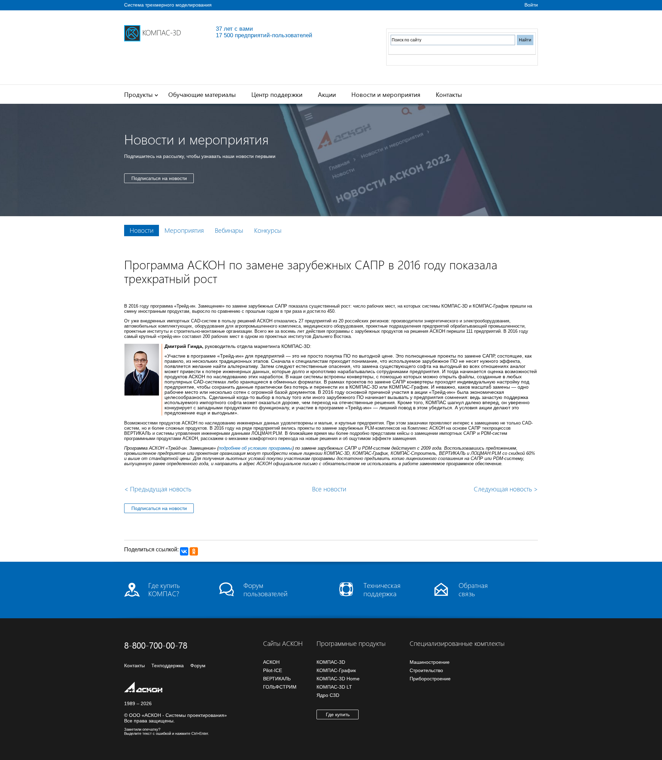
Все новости (329, 488)
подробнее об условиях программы (255, 448)
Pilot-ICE (272, 670)
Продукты (138, 94)
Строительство (426, 670)
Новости (141, 230)
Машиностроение (430, 662)
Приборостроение (430, 678)
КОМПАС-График (336, 670)
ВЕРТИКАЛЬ (277, 678)
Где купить (338, 714)
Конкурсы (267, 230)
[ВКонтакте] (184, 551)
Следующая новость (506, 488)
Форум (197, 665)
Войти (531, 5)
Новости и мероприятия (385, 94)
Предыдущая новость (157, 488)
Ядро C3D (328, 695)
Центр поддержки (276, 94)
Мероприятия (184, 230)
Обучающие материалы (202, 94)
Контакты (449, 94)
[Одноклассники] (194, 551)
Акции (327, 94)
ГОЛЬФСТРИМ (280, 687)
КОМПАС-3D (331, 662)
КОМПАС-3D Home (338, 678)
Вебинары (229, 230)
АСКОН (271, 662)
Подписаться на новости (159, 178)
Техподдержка (167, 665)
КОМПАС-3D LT (334, 687)
